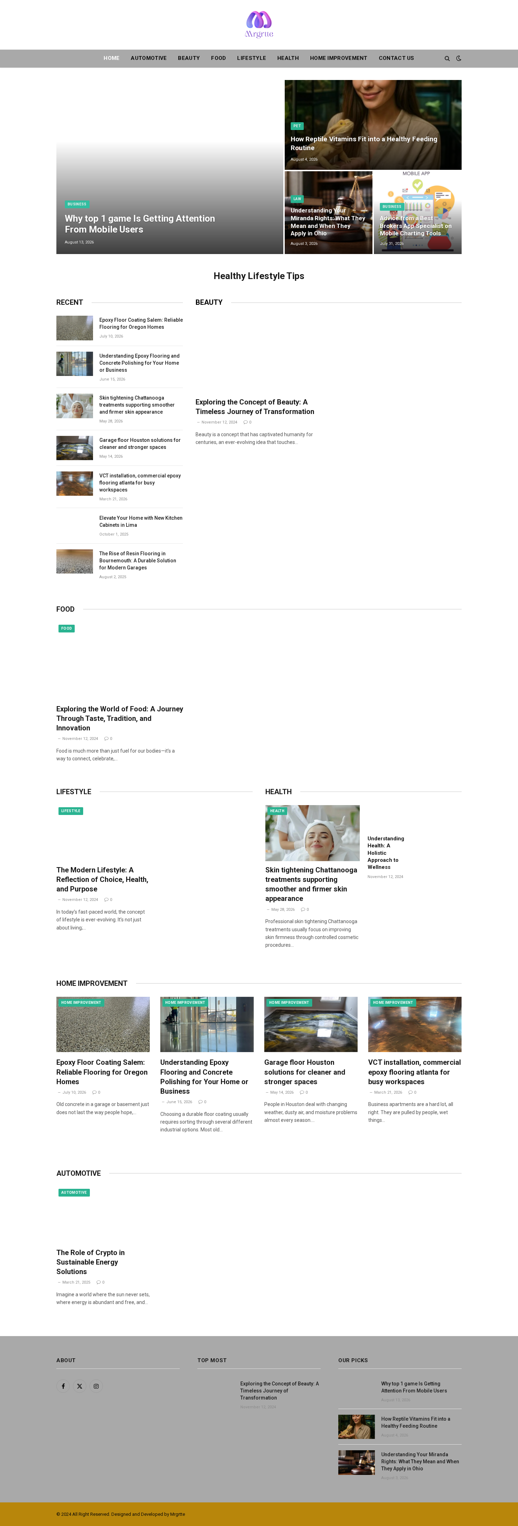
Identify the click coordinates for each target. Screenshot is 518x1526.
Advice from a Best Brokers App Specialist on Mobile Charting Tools (416, 226)
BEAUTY (189, 58)
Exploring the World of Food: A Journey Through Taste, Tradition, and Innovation (119, 718)
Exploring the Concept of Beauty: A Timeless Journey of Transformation (255, 407)
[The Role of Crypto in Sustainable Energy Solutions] (103, 1214)
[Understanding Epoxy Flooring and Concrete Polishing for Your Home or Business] (74, 364)
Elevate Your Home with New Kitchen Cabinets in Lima (141, 521)
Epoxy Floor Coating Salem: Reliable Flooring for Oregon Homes (141, 323)
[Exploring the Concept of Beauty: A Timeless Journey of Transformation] (259, 354)
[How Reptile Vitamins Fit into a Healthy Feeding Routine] (373, 125)
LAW (297, 199)
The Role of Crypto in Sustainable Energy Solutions (90, 1262)
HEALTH (288, 58)
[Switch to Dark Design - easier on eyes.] (458, 58)
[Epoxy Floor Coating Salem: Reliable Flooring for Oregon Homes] (74, 328)
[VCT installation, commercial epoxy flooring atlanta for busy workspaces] (74, 483)
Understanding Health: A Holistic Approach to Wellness (386, 853)
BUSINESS (77, 204)
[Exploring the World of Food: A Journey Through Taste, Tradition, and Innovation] (120, 661)
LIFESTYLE (251, 58)
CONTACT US (396, 58)
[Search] (447, 58)
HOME (111, 58)
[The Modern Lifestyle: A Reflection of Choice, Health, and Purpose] (103, 833)
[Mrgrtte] (259, 24)
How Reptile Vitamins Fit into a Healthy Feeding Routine (364, 143)
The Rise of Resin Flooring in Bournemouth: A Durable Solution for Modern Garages (137, 560)
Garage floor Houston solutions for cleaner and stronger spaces (140, 443)
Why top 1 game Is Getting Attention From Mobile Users (140, 224)
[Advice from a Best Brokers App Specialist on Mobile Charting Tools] (418, 212)
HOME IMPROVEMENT (339, 58)
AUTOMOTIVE (149, 58)
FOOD (218, 58)
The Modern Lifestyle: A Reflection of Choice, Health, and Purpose (102, 879)
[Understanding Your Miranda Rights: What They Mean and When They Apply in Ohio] (356, 1462)
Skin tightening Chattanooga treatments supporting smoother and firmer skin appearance (137, 405)
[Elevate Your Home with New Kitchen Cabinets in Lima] (74, 526)
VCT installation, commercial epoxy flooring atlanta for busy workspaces (140, 483)
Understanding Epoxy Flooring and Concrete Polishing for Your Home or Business (139, 363)
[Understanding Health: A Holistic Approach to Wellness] (389, 818)
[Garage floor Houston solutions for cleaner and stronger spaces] (74, 448)
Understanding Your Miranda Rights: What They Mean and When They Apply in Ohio (328, 222)
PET (297, 126)
